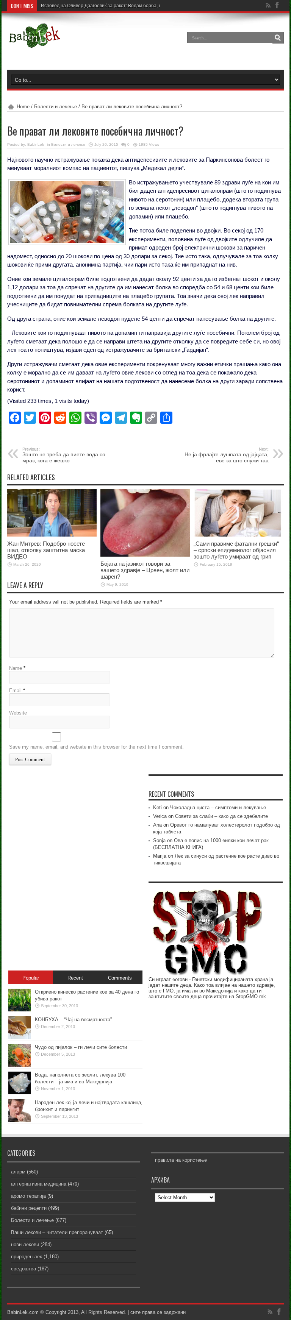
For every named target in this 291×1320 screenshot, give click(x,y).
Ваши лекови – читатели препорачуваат (57, 1232)
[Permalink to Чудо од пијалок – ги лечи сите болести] (19, 1065)
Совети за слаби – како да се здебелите (221, 816)
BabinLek (35, 144)
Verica (160, 816)
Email (15, 690)
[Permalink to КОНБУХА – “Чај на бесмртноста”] (19, 1037)
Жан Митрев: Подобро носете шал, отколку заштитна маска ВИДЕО (46, 550)
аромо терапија (28, 1196)
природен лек (26, 1256)
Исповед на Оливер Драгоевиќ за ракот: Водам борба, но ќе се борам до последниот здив (138, 5)
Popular (30, 978)
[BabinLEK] (34, 43)
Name (15, 668)
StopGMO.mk (251, 996)
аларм (18, 1172)
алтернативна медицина (38, 1184)
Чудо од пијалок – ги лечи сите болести (81, 1047)
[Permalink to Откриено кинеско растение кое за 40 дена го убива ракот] (19, 1010)
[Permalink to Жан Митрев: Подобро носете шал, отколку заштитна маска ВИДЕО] (52, 535)
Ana (157, 825)
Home (23, 106)
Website (18, 713)
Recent (75, 978)
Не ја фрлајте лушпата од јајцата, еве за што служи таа (227, 455)
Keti (157, 807)
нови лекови (25, 1244)
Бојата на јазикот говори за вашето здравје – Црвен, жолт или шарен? (144, 570)
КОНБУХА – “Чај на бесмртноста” (73, 1019)
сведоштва (23, 1269)
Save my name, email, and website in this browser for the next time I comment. (96, 747)
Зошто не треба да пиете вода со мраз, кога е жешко (63, 455)
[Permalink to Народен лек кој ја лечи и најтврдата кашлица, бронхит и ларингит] (19, 1120)
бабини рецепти (29, 1208)
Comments (120, 978)
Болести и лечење (55, 106)
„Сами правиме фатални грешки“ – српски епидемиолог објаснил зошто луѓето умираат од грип (236, 550)
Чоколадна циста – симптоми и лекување (218, 807)
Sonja (159, 840)
